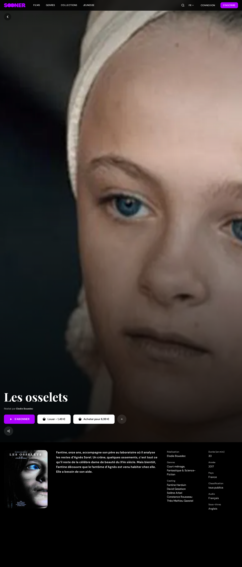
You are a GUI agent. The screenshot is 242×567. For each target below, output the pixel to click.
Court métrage (176, 466)
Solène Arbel (174, 493)
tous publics (215, 487)
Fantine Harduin (176, 485)
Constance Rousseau (179, 497)
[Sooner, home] (14, 5)
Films (36, 5)
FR (190, 5)
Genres (50, 5)
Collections (69, 5)
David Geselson (176, 489)
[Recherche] (183, 5)
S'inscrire (229, 5)
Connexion (208, 5)
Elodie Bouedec (24, 408)
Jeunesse (88, 5)
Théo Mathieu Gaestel (180, 500)
